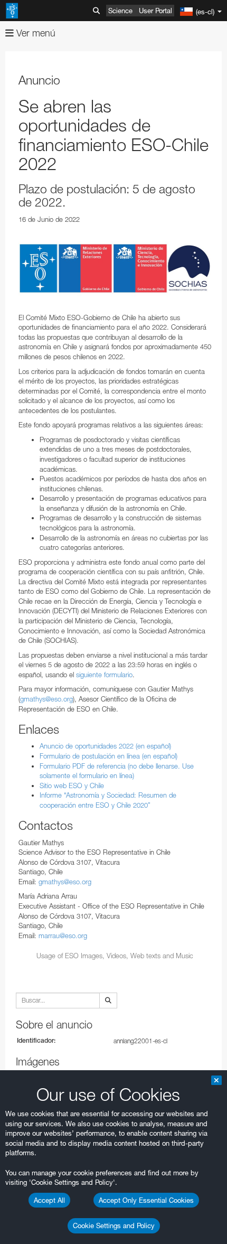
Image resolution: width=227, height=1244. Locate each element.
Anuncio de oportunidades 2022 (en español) (105, 746)
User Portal (155, 10)
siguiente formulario (104, 674)
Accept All (49, 1200)
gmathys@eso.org (46, 699)
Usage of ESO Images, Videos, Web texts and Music (114, 955)
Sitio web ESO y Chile (72, 785)
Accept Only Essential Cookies (146, 1200)
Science (120, 10)
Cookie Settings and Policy (114, 1225)
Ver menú (34, 33)
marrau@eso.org (63, 935)
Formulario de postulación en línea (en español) (108, 756)
